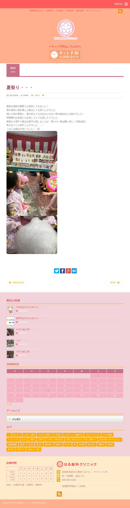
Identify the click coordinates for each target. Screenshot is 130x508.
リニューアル (13, 439)
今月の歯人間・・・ (26, 329)
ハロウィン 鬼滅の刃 (73, 435)
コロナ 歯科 (29, 435)
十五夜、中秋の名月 (55, 439)
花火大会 (91, 444)
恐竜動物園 (12, 444)
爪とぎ (67, 444)
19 (48, 390)
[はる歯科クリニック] (66, 39)
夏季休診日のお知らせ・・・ (30, 318)
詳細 (82, 486)
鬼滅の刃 (20, 449)
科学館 (81, 444)
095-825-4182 (69, 480)
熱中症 (58, 444)
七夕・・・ (21, 340)
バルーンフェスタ (93, 435)
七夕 (24, 439)
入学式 (40, 439)
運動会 (101, 444)
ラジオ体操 (107, 435)
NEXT (113, 282)
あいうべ (16, 435)
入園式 (32, 439)
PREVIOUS (18, 282)
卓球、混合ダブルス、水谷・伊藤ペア (81, 439)
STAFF (26, 95)
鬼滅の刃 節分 (34, 449)
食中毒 (10, 449)
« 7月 (9, 404)
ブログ (37, 95)
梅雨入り (23, 444)
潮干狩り (48, 444)
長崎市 (110, 444)
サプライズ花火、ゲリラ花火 (49, 435)
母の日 (39, 444)
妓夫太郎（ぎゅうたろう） (110, 439)
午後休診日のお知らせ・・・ (30, 307)
